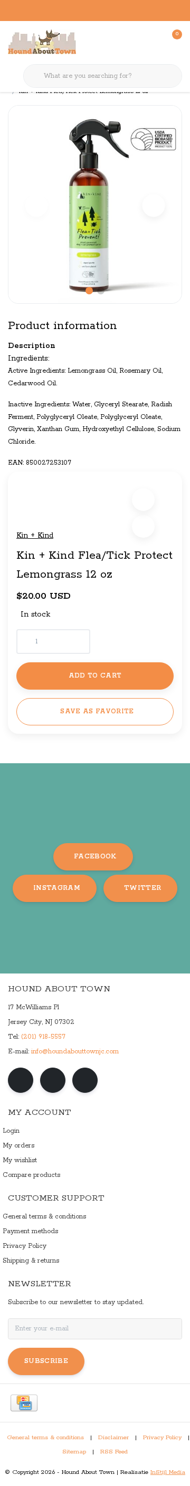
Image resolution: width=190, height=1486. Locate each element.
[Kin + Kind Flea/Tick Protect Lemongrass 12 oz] (95, 204)
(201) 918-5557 (43, 1037)
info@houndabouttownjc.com (75, 1051)
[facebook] (20, 1080)
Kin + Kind (34, 535)
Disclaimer (113, 1437)
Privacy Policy (162, 1437)
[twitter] (85, 1080)
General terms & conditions (45, 1437)
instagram (56, 888)
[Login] (132, 42)
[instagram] (52, 1080)
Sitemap (74, 1452)
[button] (143, 499)
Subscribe (46, 1361)
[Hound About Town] (42, 42)
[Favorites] (152, 42)
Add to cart (95, 676)
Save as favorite (97, 711)
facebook (95, 856)
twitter (142, 888)
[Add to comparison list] (143, 526)
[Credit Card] (24, 1403)
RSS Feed (114, 1452)
